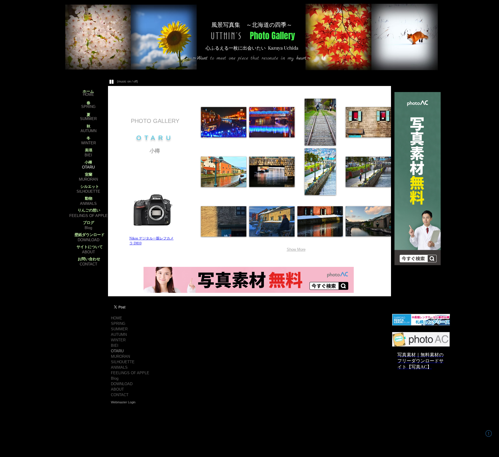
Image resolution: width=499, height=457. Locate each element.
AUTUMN (88, 131)
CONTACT (88, 264)
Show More (296, 249)
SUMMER (88, 119)
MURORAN (88, 179)
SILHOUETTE (88, 191)
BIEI (88, 155)
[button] (223, 122)
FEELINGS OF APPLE (88, 215)
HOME (88, 94)
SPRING (88, 106)
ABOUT (88, 252)
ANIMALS (88, 203)
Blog (88, 228)
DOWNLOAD (88, 240)
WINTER (88, 143)
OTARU (88, 167)
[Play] (111, 81)
